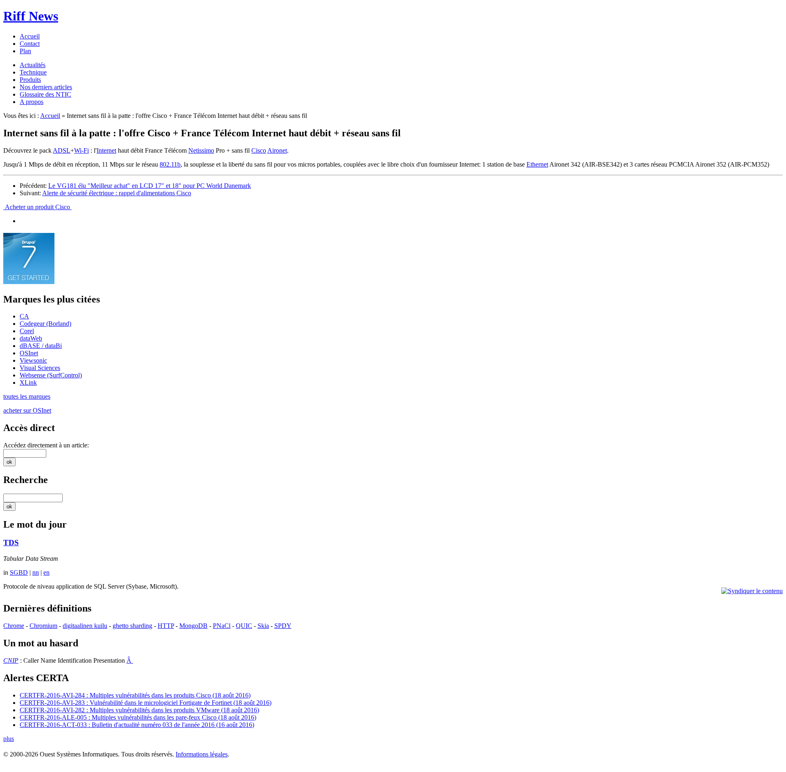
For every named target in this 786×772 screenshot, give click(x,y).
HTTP (166, 625)
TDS (11, 542)
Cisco (258, 150)
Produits (30, 79)
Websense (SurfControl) (51, 375)
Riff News (30, 16)
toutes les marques (26, 396)
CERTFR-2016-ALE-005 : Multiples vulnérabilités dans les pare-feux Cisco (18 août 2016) (138, 717)
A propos (31, 101)
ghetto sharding (132, 625)
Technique (33, 72)
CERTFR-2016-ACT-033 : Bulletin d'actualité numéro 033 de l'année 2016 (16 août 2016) (137, 724)
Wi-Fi (81, 150)
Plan (25, 50)
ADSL (61, 150)
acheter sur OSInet (27, 410)
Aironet (277, 150)
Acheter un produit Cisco (37, 206)
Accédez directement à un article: (46, 445)
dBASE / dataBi (41, 345)
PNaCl (221, 625)
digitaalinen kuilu (85, 625)
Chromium (43, 625)
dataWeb (31, 338)
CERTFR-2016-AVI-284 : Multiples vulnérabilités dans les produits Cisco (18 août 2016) (135, 695)
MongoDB (193, 625)
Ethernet (537, 164)
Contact (30, 43)
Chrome (13, 625)
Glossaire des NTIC (45, 94)
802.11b (170, 164)
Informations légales (202, 754)
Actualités (32, 64)
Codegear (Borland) (45, 323)
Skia (263, 625)
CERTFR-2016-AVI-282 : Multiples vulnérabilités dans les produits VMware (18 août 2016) (139, 710)
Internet (106, 150)
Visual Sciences (40, 367)
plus (8, 738)
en (46, 572)
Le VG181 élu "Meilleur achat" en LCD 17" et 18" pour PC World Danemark (149, 185)
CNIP (10, 660)
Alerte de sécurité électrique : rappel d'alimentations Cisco (116, 193)
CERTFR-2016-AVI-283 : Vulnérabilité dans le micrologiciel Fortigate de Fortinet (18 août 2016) (145, 702)
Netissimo (201, 150)
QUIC (244, 625)
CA (24, 316)
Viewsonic (33, 360)
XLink (28, 382)
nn (35, 572)
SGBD (19, 572)
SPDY (282, 625)
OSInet (29, 353)
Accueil (30, 36)
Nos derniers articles (46, 87)
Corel (27, 330)
